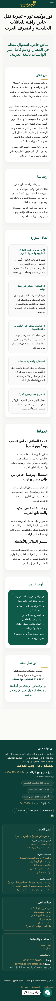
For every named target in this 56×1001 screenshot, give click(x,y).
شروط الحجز (49, 987)
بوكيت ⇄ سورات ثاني (40, 868)
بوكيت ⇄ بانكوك (43, 872)
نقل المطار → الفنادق (40, 843)
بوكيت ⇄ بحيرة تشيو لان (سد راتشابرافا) (31, 885)
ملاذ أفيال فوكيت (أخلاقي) (38, 926)
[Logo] (28, 4)
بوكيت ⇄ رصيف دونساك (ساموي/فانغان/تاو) (29, 882)
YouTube (21, 810)
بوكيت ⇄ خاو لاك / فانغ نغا (38, 847)
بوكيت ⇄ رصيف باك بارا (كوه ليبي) (34, 889)
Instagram (34, 810)
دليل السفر (45, 944)
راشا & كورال (44, 922)
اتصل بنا (47, 948)
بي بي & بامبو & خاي (41, 915)
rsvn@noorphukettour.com (30, 963)
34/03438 (25, 803)
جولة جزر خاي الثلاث (41, 908)
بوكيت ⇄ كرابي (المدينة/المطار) (35, 857)
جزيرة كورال (45, 918)
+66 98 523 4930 (14, 772)
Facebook (47, 810)
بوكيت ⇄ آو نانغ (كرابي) (39, 861)
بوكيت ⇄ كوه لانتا (42, 864)
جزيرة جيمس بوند (42, 911)
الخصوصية (36, 987)
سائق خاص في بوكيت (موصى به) (33, 836)
